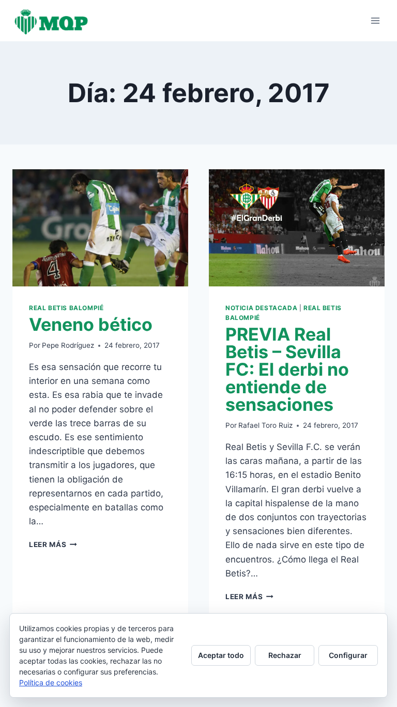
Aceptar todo (221, 655)
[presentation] (100, 227)
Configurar (348, 655)
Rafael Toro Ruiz (265, 425)
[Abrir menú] (375, 20)
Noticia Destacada (261, 308)
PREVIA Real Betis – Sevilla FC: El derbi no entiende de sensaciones (287, 369)
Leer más (53, 544)
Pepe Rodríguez (68, 345)
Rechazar (284, 655)
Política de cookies (50, 682)
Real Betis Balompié (66, 308)
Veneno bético (90, 324)
